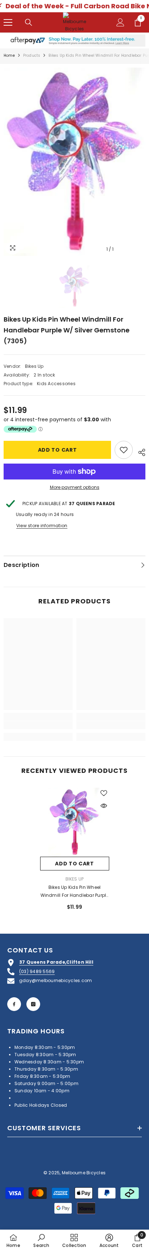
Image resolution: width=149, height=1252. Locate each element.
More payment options (74, 487)
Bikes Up (34, 366)
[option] (74, 162)
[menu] (8, 22)
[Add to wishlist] (124, 450)
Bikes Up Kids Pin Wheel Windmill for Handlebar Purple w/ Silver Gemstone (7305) (75, 891)
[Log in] (120, 22)
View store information (41, 525)
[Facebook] (14, 1004)
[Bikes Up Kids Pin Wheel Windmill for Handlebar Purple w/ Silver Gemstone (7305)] (74, 822)
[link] (38, 725)
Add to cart (57, 449)
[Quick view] (103, 805)
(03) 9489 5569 (37, 971)
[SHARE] (139, 451)
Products (32, 55)
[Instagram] (33, 1004)
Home (9, 55)
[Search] (28, 22)
